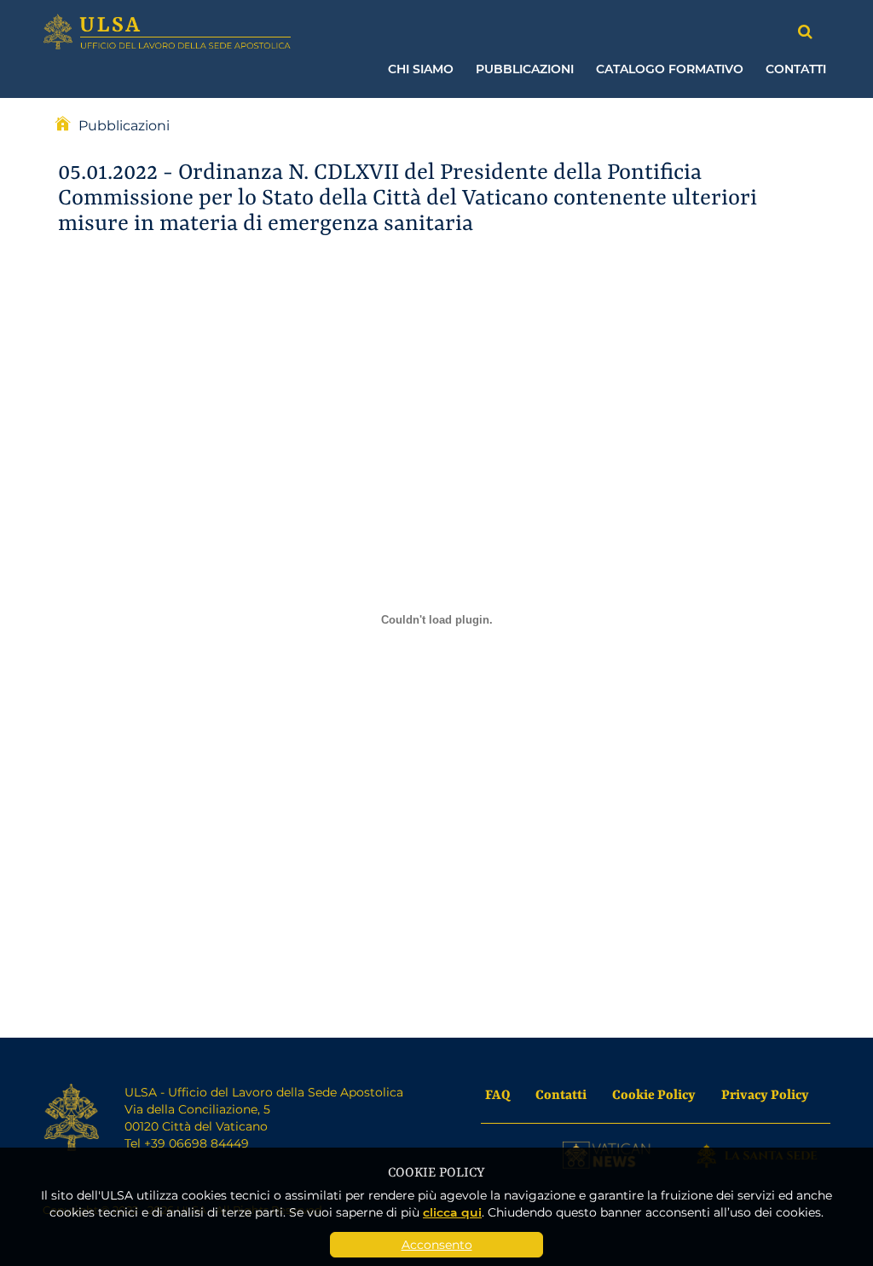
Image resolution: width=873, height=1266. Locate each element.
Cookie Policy (654, 1093)
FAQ (497, 1093)
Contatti (796, 68)
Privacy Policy (765, 1093)
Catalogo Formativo (669, 68)
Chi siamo (421, 68)
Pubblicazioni (525, 68)
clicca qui (452, 1212)
